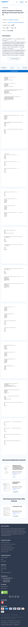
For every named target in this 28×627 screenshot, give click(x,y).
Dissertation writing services (7, 549)
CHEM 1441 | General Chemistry (15, 22)
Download (15, 71)
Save (25, 67)
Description (6, 36)
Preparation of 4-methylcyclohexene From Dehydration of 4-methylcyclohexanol (18, 467)
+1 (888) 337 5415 (6, 581)
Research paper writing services (7, 547)
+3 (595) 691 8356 (6, 580)
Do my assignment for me (6, 546)
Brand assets (4, 588)
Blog (2, 559)
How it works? (4, 566)
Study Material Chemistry (16, 483)
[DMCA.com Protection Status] (14, 592)
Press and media (4, 586)
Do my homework (4, 551)
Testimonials (3, 568)
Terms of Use (10, 620)
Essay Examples (4, 557)
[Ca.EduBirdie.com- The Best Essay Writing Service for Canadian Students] (2, 603)
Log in (21, 2)
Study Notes (3, 561)
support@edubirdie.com (6, 535)
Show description (15, 58)
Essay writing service (5, 542)
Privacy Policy (4, 620)
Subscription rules (4, 622)
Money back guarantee (6, 572)
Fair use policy (17, 620)
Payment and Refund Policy (6, 624)
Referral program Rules (14, 622)
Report (4, 67)
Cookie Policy (16, 624)
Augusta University (13, 20)
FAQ (2, 570)
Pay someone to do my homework (8, 544)
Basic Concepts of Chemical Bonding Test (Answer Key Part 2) (13, 13)
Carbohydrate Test (17, 506)
